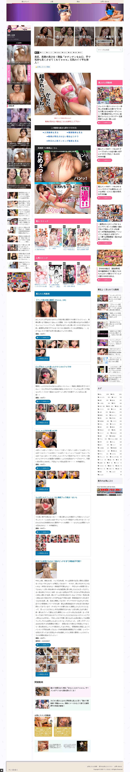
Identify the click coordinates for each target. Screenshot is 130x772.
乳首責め (58, 52)
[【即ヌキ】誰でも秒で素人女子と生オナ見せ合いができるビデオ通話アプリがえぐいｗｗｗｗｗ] (19, 54)
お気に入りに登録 (43, 67)
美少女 (65, 52)
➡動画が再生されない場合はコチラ (63, 136)
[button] (120, 50)
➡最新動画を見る (75, 132)
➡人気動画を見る (51, 132)
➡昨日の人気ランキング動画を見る (63, 141)
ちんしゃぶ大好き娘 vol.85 (46, 431)
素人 (38, 52)
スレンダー (50, 52)
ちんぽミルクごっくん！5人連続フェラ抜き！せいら (56, 497)
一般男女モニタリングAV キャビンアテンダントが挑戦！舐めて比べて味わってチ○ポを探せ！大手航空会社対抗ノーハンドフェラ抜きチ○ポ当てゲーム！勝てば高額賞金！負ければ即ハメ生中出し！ (110, 231)
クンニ (43, 52)
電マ (81, 52)
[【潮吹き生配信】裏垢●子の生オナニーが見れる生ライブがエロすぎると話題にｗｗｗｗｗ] (19, 74)
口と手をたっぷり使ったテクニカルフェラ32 (53, 367)
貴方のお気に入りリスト (106, 766)
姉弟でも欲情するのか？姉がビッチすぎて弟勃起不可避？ (59, 561)
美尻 (71, 52)
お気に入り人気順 (92, 766)
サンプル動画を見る (44, 337)
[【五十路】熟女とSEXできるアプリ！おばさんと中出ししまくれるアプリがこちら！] (19, 94)
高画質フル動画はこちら (47, 148)
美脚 (76, 52)
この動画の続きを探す (60, 128)
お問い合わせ (118, 766)
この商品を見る (42, 359)
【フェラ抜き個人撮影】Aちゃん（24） (51, 300)
